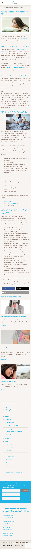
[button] (8, 288)
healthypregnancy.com (8, 517)
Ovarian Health (10, 463)
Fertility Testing (10, 444)
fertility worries (23, 38)
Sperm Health (9, 435)
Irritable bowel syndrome (11, 203)
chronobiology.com (7, 523)
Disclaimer (3, 545)
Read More (4, 325)
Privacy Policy (10, 545)
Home (2, 7)
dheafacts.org (6, 527)
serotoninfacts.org (7, 535)
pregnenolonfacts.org (8, 533)
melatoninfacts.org (7, 529)
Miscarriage (9, 459)
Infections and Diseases (12, 425)
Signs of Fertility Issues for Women (15, 472)
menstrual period (16, 147)
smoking (23, 249)
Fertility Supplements (11, 410)
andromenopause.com (8, 521)
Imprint (2, 547)
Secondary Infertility (11, 469)
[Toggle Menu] (2, 2)
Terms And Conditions (20, 545)
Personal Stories (9, 438)
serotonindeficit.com (8, 515)
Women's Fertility (9, 454)
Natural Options (10, 450)
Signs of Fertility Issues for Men (14, 431)
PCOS (7, 466)
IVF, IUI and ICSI (10, 447)
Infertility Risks (8, 419)
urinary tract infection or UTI (14, 67)
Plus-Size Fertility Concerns (9, 381)
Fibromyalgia (7, 201)
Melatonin (8, 413)
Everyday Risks (10, 422)
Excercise (7, 416)
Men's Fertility (8, 429)
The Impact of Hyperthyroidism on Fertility (14, 316)
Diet (6, 407)
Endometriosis (10, 456)
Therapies (7, 441)
